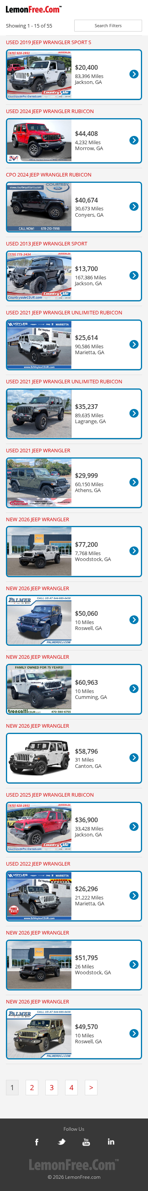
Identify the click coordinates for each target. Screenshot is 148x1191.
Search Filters (108, 25)
